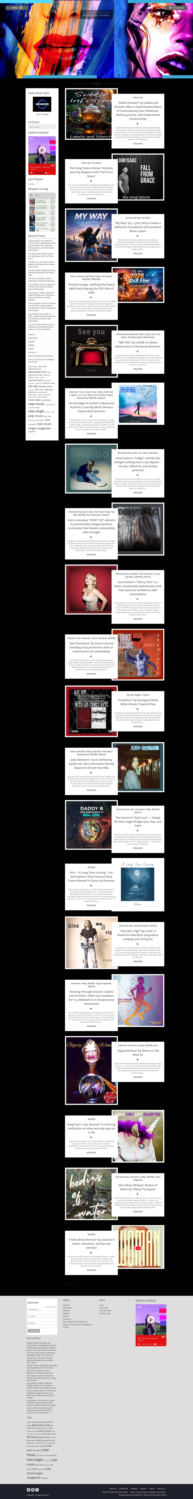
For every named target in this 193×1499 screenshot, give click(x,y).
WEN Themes (161, 1495)
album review (32, 367)
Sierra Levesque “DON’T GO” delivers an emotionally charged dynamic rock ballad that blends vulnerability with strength (42, 306)
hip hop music (45, 386)
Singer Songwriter (103, 983)
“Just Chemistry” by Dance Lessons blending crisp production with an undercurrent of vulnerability (91, 647)
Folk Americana (122, 1177)
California (47, 375)
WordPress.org (104, 1313)
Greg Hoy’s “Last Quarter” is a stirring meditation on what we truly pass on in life (91, 1128)
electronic (38, 383)
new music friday (34, 408)
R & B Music (106, 276)
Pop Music (96, 162)
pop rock (47, 416)
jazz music (44, 392)
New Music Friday (92, 276)
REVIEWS (86, 279)
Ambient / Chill (136, 573)
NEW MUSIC (32, 338)
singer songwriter (39, 428)
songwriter (32, 432)
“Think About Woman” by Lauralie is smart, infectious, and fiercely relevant (91, 1243)
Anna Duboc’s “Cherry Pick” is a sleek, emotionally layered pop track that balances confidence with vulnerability (41, 317)
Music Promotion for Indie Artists (40, 356)
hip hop (33, 386)
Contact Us (32, 352)
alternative (42, 366)
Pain (95, 395)
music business (46, 394)
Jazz (141, 97)
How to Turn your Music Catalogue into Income (41, 360)
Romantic (101, 398)
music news (32, 397)
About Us (31, 334)
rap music (40, 420)
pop (53, 412)
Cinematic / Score (77, 392)
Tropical (145, 694)
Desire (141, 334)
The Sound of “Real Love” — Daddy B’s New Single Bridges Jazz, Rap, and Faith (138, 821)
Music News (88, 511)
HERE (46, 114)
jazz (38, 392)
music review (42, 397)
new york (48, 412)
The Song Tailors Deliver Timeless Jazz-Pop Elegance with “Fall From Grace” (91, 172)
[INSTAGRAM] (37, 1490)
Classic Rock (91, 392)
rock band (32, 424)
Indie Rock (108, 392)
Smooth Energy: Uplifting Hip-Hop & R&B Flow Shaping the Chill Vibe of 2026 (91, 288)
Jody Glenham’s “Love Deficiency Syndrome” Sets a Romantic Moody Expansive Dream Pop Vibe (91, 763)
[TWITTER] (28, 1490)
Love (84, 395)
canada (30, 377)
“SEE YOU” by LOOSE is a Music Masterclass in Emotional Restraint (41, 279)
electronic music (48, 383)
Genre (135, 97)
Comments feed (105, 1311)
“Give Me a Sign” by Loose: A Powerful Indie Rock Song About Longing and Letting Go (138, 935)
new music (36, 404)
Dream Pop (137, 453)
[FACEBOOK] (33, 1490)
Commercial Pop (133, 217)
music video (34, 399)
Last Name (31, 1323)
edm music (31, 383)
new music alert (50, 404)
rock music (44, 424)
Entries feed (103, 1308)
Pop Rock (132, 337)
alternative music (34, 369)
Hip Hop (80, 276)
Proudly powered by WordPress (130, 1495)
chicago (36, 377)
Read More (137, 143)
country (42, 377)
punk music (31, 420)
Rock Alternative (94, 514)
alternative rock (37, 371)
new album (46, 400)
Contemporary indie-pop (127, 334)
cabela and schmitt (35, 375)
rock (47, 419)
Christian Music (123, 809)
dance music (47, 380)
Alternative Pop (124, 453)
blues (49, 372)
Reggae (138, 694)
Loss (153, 334)
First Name (31, 1316)
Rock (131, 925)
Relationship (148, 337)
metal (39, 395)
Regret (139, 337)
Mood (89, 395)
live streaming (32, 394)
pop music (35, 416)
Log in (101, 1305)
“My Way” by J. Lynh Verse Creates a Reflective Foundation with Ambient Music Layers (138, 227)
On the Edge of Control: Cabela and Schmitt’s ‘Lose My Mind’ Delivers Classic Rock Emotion (91, 407)
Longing (72, 395)
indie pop (49, 389)
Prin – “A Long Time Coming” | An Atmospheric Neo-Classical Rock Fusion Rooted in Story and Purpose (91, 876)
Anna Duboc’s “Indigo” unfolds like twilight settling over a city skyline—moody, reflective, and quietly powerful (41, 296)
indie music (39, 390)
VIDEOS (31, 349)
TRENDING (95, 279)
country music (35, 380)
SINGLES (105, 514)
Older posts (73, 1285)
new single (36, 411)
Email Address (33, 1309)
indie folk (31, 390)
